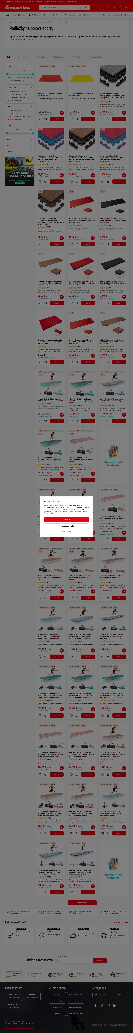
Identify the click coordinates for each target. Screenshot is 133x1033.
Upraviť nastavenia (66, 526)
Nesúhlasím (66, 531)
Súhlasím (66, 520)
